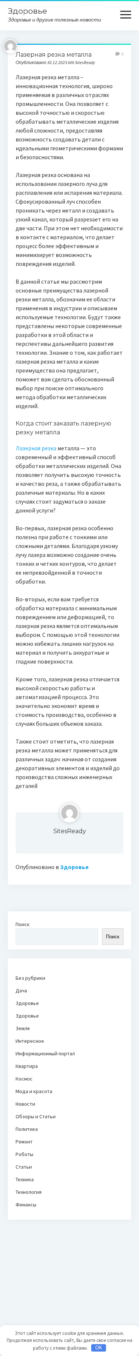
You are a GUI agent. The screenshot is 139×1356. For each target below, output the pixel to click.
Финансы (26, 1204)
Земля (23, 1028)
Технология (29, 1192)
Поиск (23, 924)
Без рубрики (30, 978)
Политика (27, 1129)
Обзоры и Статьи (36, 1116)
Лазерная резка (36, 448)
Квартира (27, 1066)
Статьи (24, 1166)
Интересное (30, 1041)
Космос (24, 1078)
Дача (21, 990)
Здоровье (27, 11)
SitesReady (69, 831)
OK (98, 1347)
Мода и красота (34, 1091)
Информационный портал (45, 1053)
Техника (25, 1179)
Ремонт (24, 1141)
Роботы (24, 1154)
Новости (25, 1104)
